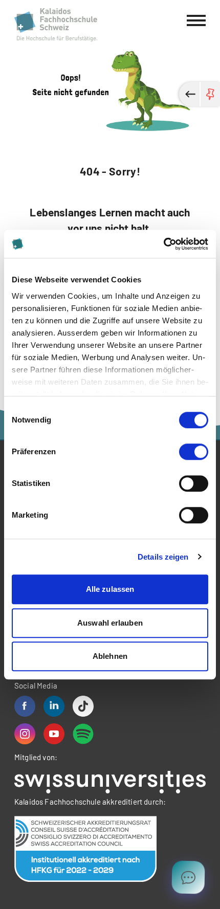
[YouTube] (53, 733)
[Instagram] (24, 733)
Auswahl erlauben (110, 622)
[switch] (193, 452)
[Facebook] (24, 706)
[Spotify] (83, 733)
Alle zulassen (110, 589)
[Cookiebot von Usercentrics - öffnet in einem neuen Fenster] (163, 244)
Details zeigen (163, 556)
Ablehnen (110, 656)
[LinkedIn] (53, 706)
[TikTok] (83, 706)
